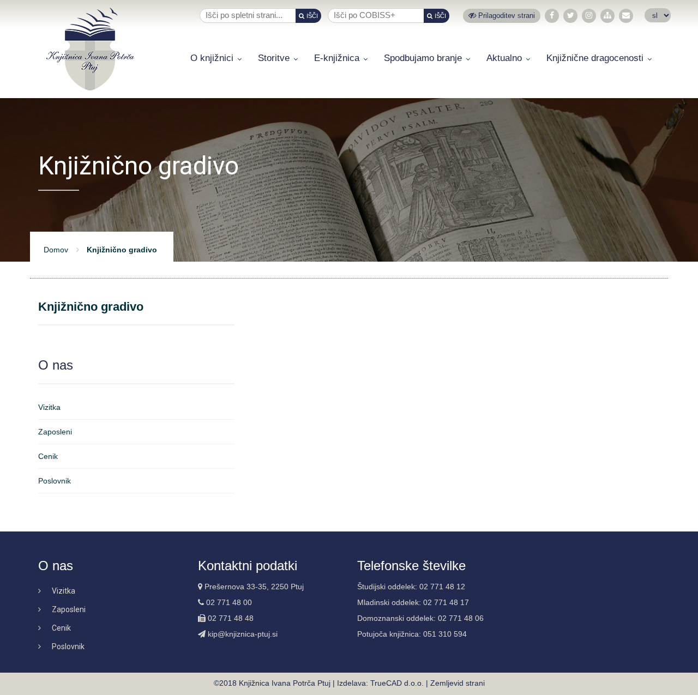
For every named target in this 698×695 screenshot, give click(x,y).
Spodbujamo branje (423, 58)
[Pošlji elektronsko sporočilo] (626, 15)
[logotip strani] (90, 49)
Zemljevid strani (457, 683)
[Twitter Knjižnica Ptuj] (570, 15)
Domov (56, 249)
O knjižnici (211, 58)
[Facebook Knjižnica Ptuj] (552, 15)
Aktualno (504, 58)
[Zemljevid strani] (607, 15)
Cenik (48, 456)
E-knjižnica (336, 58)
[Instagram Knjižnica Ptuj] (589, 15)
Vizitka (49, 407)
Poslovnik (54, 480)
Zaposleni (55, 431)
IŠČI (312, 16)
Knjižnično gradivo (90, 306)
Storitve (274, 58)
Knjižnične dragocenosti (594, 58)
